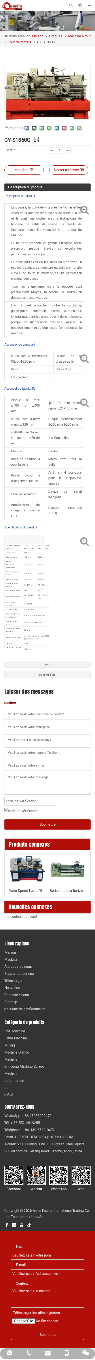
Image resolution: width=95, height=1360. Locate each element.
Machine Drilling (16, 1052)
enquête (21, 170)
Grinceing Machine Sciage (24, 1066)
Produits (11, 959)
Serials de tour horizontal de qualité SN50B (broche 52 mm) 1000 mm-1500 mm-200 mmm (68, 891)
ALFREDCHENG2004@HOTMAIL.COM (43, 1137)
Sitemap (10, 1002)
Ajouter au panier (66, 170)
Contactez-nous (16, 995)
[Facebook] (6, 1225)
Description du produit (25, 187)
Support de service (19, 974)
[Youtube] (21, 1225)
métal (8, 1095)
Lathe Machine (15, 1038)
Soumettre (48, 824)
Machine (10, 1059)
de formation (14, 1081)
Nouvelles (12, 988)
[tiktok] (29, 1225)
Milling (9, 1045)
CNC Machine (14, 1031)
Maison (10, 952)
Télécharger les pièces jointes (36, 1313)
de (6, 1088)
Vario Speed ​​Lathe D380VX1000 (27, 891)
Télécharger (13, 981)
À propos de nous (18, 966)
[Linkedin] (14, 1225)
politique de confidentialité (25, 1009)
